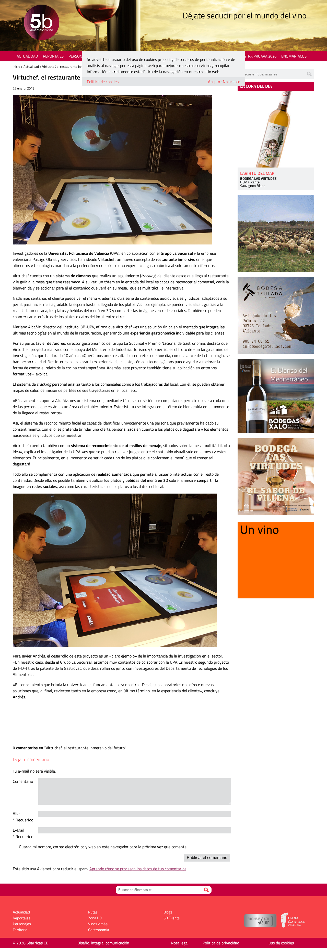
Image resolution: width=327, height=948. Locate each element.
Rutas (93, 912)
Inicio (16, 66)
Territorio (20, 930)
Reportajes (53, 56)
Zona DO (95, 918)
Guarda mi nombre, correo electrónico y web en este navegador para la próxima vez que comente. (103, 847)
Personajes (79, 56)
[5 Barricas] (41, 23)
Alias (17, 813)
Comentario (23, 781)
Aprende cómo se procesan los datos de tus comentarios (137, 869)
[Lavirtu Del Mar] (276, 129)
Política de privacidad (221, 943)
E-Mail (18, 830)
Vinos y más (98, 924)
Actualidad (27, 56)
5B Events (172, 918)
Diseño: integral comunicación (103, 943)
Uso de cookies (281, 943)
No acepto (231, 82)
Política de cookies (103, 82)
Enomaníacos (294, 56)
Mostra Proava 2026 (257, 56)
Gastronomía (98, 930)
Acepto (214, 82)
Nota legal (180, 943)
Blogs (168, 912)
